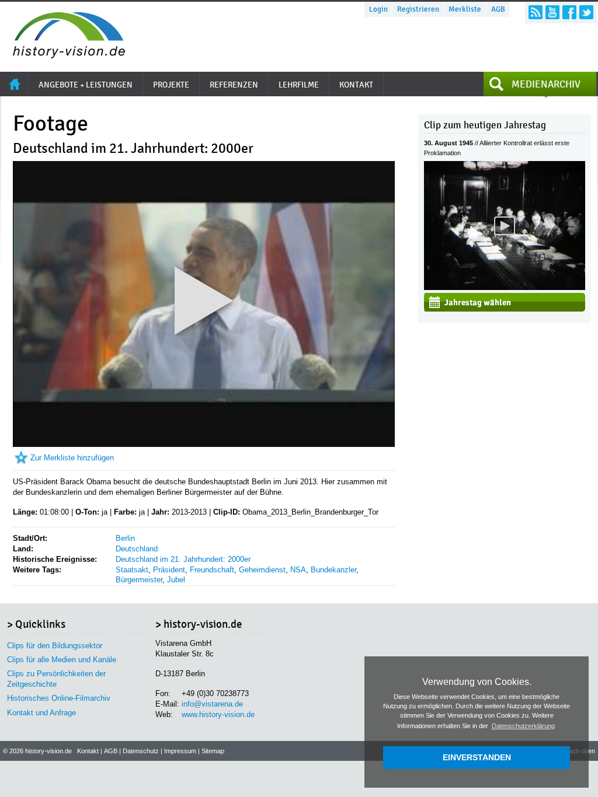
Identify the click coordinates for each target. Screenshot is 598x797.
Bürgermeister (139, 579)
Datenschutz (141, 750)
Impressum (180, 750)
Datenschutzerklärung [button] (523, 725)
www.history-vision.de (218, 714)
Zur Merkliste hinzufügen (72, 457)
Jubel (176, 579)
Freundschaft (212, 569)
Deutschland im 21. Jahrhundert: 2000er (183, 559)
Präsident (169, 569)
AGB (498, 9)
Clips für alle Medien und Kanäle (61, 659)
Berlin (125, 538)
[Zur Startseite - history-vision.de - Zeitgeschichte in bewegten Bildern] (63, 55)
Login (378, 9)
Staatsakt (132, 569)
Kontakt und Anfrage (41, 712)
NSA (298, 569)
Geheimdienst (262, 569)
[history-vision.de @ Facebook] (569, 12)
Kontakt (88, 750)
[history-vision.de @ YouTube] (552, 12)
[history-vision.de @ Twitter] (586, 12)
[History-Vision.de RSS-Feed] (536, 12)
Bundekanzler (333, 569)
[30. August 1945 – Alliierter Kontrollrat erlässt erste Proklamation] (504, 287)
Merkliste (464, 9)
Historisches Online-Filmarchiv (58, 698)
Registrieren (418, 9)
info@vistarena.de (212, 704)
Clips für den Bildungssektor (54, 645)
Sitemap (212, 750)
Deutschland (137, 548)
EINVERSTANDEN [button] (477, 757)
